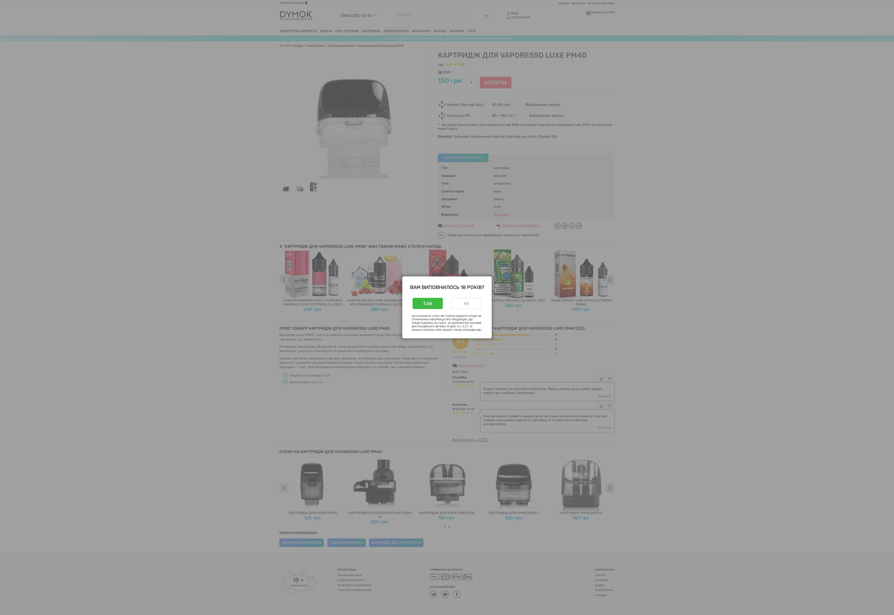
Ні (466, 303)
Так (428, 303)
